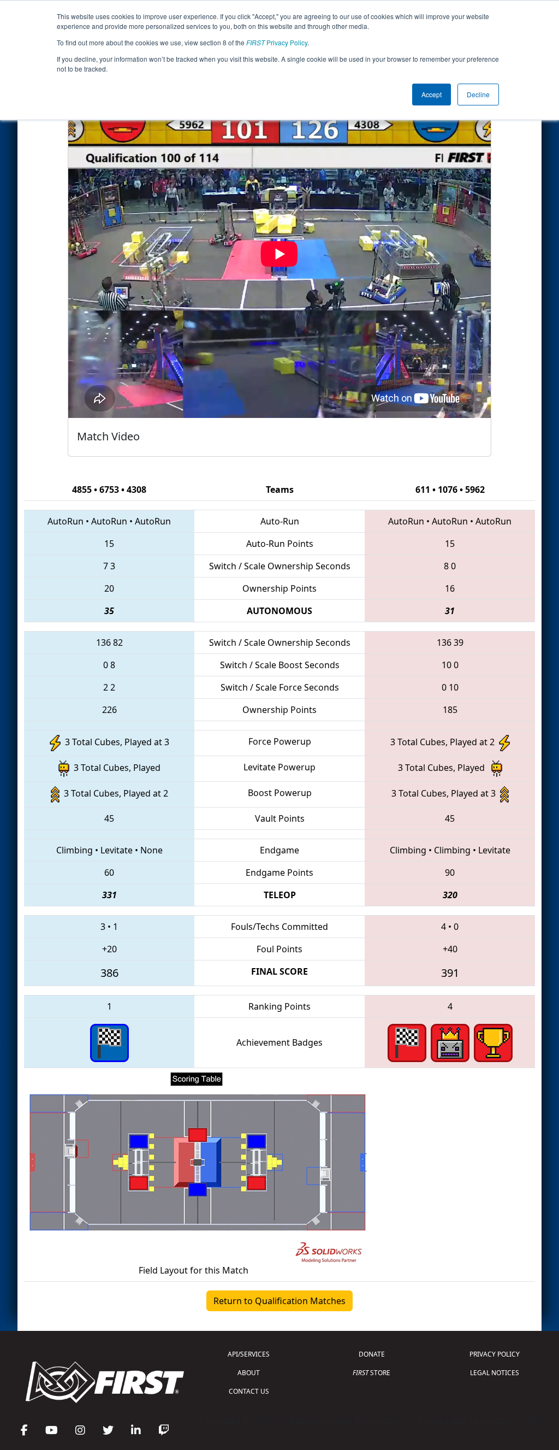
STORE (371, 1372)
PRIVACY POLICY (494, 1354)
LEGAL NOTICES (494, 1372)
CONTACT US (249, 1391)
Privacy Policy (276, 42)
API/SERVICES (249, 1354)
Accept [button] (431, 94)
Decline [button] (478, 94)
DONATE (372, 1354)
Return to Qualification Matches (279, 1301)
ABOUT (248, 1372)
